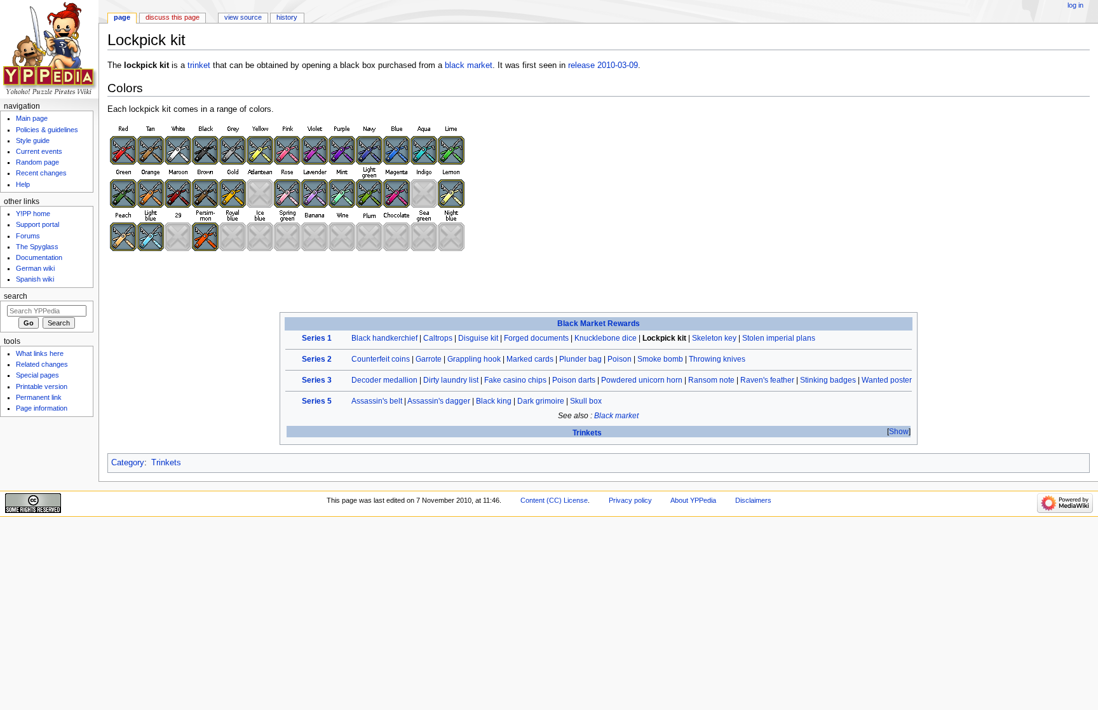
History (286, 17)
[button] (899, 432)
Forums (28, 236)
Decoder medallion (384, 380)
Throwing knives (717, 359)
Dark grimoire (540, 401)
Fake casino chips (515, 380)
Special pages (37, 375)
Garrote (429, 359)
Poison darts (573, 380)
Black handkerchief (384, 338)
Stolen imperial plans (778, 338)
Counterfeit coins (380, 359)
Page (122, 17)
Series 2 (317, 359)
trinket (198, 65)
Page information (41, 408)
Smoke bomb (660, 359)
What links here (40, 353)
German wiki (35, 268)
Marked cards (529, 359)
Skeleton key (714, 338)
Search (15, 296)
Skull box (586, 401)
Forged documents (536, 338)
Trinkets (587, 432)
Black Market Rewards (598, 323)
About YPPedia (693, 500)
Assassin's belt (376, 401)
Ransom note (711, 380)
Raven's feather (767, 380)
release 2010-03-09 (603, 65)
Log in (1075, 5)
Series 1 (317, 338)
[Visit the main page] (49, 49)
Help (23, 184)
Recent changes (41, 173)
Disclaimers (753, 500)
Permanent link (39, 397)
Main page (32, 118)
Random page (37, 162)
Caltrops (437, 338)
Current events (39, 151)
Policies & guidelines (47, 129)
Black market (616, 415)
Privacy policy (630, 500)
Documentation (39, 257)
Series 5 (317, 401)
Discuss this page (173, 17)
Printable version (41, 386)
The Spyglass (37, 246)
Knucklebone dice (605, 338)
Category (127, 462)
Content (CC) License (554, 500)
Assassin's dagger (438, 401)
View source (243, 17)
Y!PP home (33, 213)
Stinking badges (828, 380)
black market (468, 65)
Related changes (42, 364)
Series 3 (317, 380)
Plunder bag (580, 359)
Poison (619, 359)
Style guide (33, 140)
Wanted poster (887, 380)
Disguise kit (478, 338)
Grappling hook (474, 359)
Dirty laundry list (450, 380)
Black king (494, 401)
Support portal (37, 224)
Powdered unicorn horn (641, 380)
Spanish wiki (35, 279)
